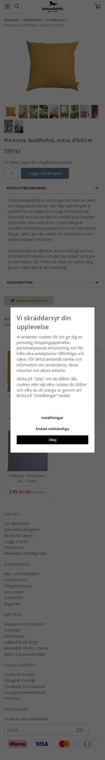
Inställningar (52, 417)
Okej (53, 439)
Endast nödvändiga (52, 428)
